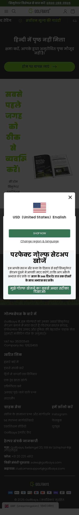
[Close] (70, 197)
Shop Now (39, 233)
